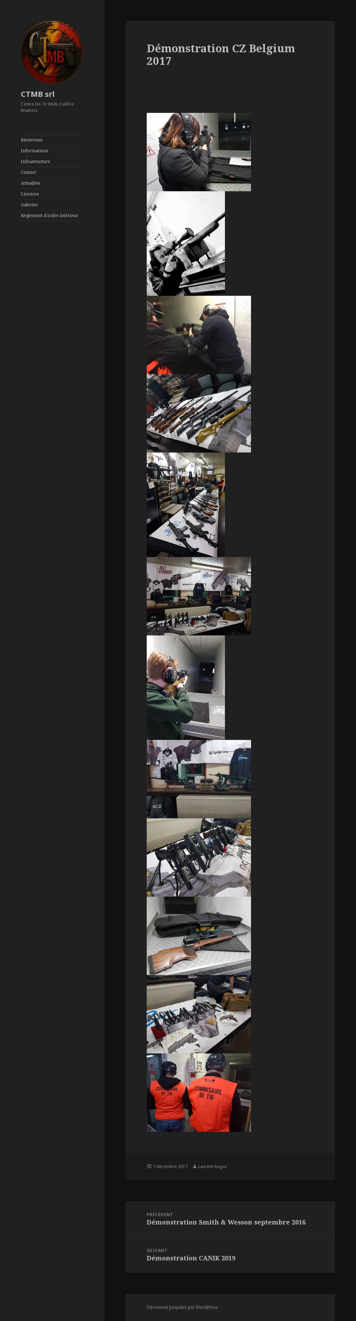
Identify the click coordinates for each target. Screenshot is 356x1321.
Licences (30, 194)
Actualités (30, 183)
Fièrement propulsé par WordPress (182, 1307)
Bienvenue (32, 140)
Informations (34, 151)
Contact (28, 172)
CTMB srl (38, 93)
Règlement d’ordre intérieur (49, 215)
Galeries (29, 205)
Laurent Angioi (212, 1166)
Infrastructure (35, 161)
